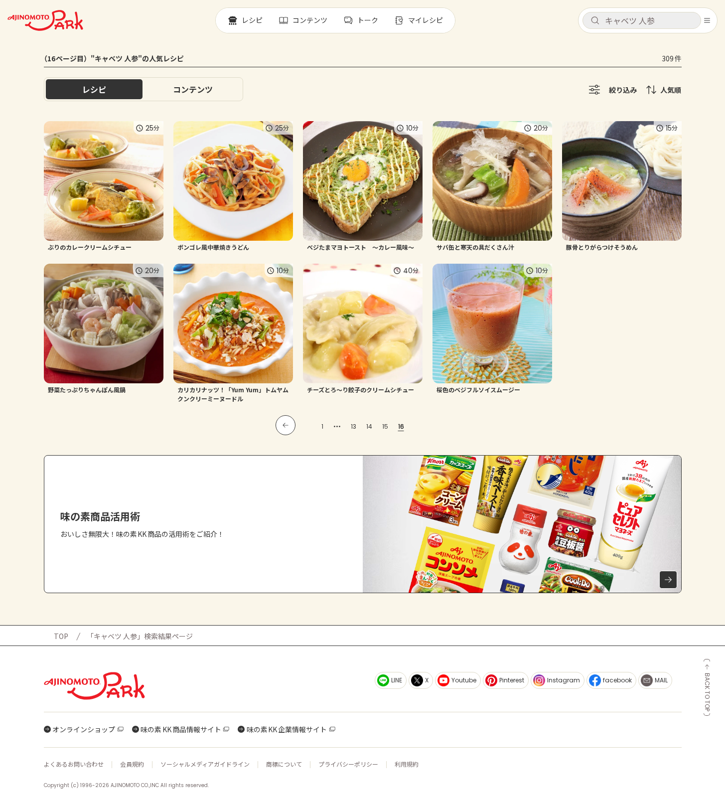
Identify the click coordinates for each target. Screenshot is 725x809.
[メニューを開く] (707, 20)
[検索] (595, 21)
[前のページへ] (285, 425)
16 (401, 426)
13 (353, 426)
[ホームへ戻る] (45, 20)
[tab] (193, 89)
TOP (61, 636)
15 (385, 426)
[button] (641, 20)
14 (369, 426)
